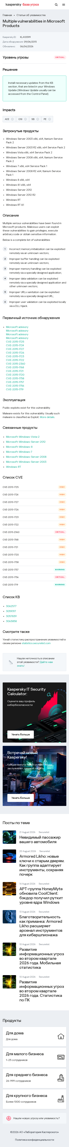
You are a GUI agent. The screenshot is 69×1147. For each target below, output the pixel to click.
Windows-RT (13, 466)
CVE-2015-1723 (15, 356)
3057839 (11, 616)
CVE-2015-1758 (15, 378)
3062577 (11, 606)
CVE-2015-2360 (15, 363)
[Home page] (23, 5)
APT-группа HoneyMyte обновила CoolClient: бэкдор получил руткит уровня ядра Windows (41, 896)
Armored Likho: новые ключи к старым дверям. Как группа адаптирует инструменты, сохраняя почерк (41, 865)
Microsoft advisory (17, 327)
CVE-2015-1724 (15, 345)
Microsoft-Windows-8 (19, 446)
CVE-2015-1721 (14, 371)
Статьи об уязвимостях (31, 15)
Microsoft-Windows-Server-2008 (26, 456)
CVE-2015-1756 (15, 385)
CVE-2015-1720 (15, 374)
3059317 (11, 611)
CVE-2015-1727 (15, 349)
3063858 (11, 621)
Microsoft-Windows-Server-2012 (26, 441)
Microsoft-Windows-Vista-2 (23, 436)
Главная (7, 15)
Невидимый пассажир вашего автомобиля (40, 839)
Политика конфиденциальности (34, 1139)
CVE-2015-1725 (15, 341)
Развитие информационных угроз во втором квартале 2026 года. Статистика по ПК (41, 991)
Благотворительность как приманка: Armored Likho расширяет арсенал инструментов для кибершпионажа (40, 926)
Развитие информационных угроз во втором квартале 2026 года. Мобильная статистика (41, 958)
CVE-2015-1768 (15, 367)
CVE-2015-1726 (15, 352)
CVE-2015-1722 (15, 360)
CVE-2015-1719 (14, 389)
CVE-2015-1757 (15, 382)
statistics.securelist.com (36, 643)
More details (47, 417)
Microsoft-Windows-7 (19, 451)
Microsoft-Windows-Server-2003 (26, 461)
